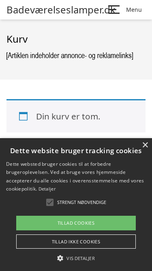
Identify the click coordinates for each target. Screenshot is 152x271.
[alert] (76, 204)
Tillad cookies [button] (76, 223)
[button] (75, 258)
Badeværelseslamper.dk (61, 9)
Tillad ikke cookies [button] (76, 241)
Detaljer (47, 189)
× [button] (145, 145)
